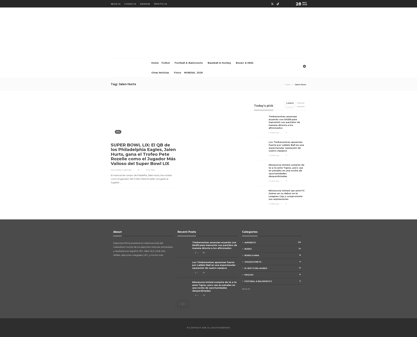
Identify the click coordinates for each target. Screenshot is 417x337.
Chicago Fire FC (272, 261)
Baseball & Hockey (219, 62)
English (272, 274)
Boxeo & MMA (244, 62)
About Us (115, 3)
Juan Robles (116, 170)
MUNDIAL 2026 (193, 72)
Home (155, 62)
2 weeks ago (274, 132)
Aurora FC (272, 242)
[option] (208, 269)
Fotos (177, 72)
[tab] (290, 104)
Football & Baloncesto (189, 62)
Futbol (166, 62)
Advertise (145, 3)
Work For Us (160, 3)
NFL (118, 132)
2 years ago (126, 170)
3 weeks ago (274, 204)
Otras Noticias (160, 72)
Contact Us (130, 3)
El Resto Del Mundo (272, 268)
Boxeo (272, 248)
